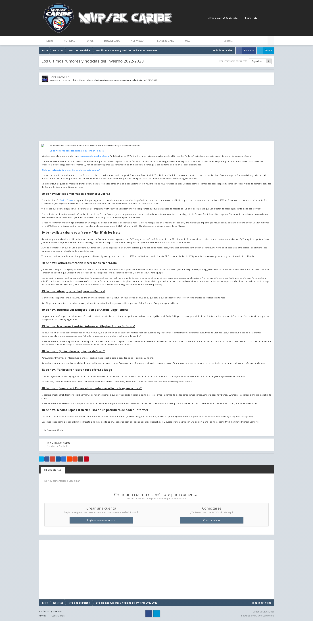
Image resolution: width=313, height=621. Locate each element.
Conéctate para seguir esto (233, 61)
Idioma (43, 615)
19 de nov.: (84, 309)
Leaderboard (165, 40)
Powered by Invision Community (257, 615)
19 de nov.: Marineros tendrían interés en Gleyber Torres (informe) (88, 326)
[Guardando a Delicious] (63, 459)
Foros (89, 40)
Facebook (249, 50)
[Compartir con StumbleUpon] (75, 459)
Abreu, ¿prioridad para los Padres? (73, 291)
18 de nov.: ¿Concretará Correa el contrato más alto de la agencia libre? (91, 388)
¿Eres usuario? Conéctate (223, 18)
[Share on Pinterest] (86, 459)
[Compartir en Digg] (58, 459)
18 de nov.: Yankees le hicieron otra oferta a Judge (76, 369)
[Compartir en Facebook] (46, 459)
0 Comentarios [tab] (52, 470)
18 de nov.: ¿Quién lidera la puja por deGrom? (73, 351)
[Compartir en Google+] (52, 459)
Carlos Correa (67, 200)
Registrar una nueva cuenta (101, 520)
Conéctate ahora (211, 520)
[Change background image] (263, 18)
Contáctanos (57, 615)
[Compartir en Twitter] (41, 459)
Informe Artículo (54, 430)
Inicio (49, 40)
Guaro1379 (62, 77)
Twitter (268, 50)
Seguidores (257, 61)
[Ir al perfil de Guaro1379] (45, 79)
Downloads (112, 40)
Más (187, 40)
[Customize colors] (270, 18)
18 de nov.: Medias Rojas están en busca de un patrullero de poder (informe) (94, 410)
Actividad (137, 40)
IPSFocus (57, 611)
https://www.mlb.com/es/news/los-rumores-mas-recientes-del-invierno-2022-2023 (115, 80)
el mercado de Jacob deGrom (93, 156)
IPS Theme (44, 611)
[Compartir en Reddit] (69, 459)
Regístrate (251, 18)
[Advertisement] (156, 113)
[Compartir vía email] (80, 459)
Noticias (69, 40)
